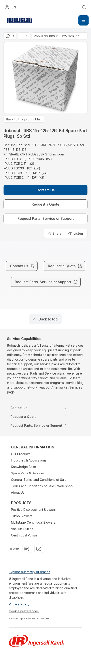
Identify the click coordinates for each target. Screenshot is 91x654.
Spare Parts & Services (28, 473)
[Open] (83, 20)
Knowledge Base (23, 467)
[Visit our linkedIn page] (27, 549)
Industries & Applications (28, 460)
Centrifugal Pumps (24, 535)
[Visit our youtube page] (38, 549)
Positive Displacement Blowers (33, 509)
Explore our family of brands (29, 572)
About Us (17, 492)
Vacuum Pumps (22, 529)
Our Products (20, 454)
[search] (84, 7)
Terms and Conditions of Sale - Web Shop (42, 486)
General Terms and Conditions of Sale (38, 479)
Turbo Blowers (21, 516)
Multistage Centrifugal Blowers (33, 522)
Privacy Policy (19, 604)
